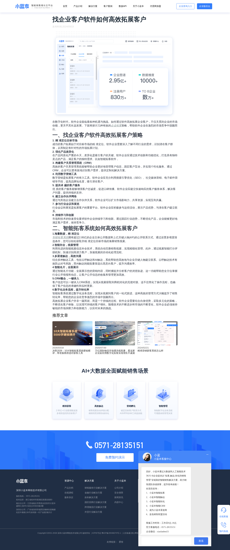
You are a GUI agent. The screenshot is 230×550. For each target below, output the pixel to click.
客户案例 (108, 6)
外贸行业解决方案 (93, 512)
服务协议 (68, 497)
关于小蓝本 (138, 6)
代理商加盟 (155, 6)
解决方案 (93, 6)
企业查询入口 (185, 6)
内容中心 (118, 502)
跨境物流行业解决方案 (96, 507)
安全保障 (118, 493)
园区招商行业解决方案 (96, 502)
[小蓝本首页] (33, 6)
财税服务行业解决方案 (96, 488)
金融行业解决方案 (93, 493)
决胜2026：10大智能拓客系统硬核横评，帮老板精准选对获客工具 (71, 351)
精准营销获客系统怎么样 (150, 350)
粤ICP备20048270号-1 (111, 533)
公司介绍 (118, 488)
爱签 (121, 542)
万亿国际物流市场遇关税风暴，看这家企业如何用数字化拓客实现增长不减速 (115, 351)
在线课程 (68, 493)
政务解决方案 (91, 497)
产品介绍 (78, 6)
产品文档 (68, 488)
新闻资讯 (118, 497)
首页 (65, 6)
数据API (123, 6)
